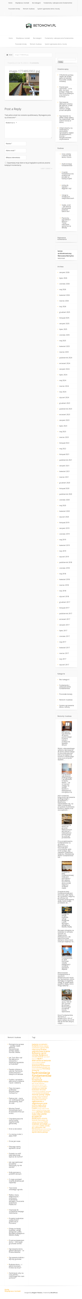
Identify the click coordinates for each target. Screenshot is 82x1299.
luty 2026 (62, 306)
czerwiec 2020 (64, 500)
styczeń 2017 (64, 665)
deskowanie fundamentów (41, 1066)
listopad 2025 (64, 318)
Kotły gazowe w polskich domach (15, 1173)
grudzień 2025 (64, 312)
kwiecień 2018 (64, 579)
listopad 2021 (64, 454)
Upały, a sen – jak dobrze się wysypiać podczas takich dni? (66, 208)
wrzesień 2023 (64, 414)
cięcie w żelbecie (36, 1062)
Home (10, 55)
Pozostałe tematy (65, 694)
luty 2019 (62, 551)
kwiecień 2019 (64, 545)
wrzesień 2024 (64, 363)
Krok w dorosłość (15, 1129)
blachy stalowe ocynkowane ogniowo (40, 1047)
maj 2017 (62, 642)
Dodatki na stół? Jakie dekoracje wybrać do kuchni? (16, 1155)
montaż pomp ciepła (41, 1094)
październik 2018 (65, 562)
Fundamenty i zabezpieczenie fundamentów (65, 686)
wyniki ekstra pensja (40, 1132)
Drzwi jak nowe (14, 1141)
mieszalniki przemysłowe (38, 1091)
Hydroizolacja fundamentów (67, 165)
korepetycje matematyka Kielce (40, 1080)
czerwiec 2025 (64, 335)
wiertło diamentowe (44, 1130)
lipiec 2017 (63, 630)
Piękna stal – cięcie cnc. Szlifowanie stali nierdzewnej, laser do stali (16, 1100)
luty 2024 (62, 392)
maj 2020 (62, 505)
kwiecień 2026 (64, 295)
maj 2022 (62, 449)
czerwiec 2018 (64, 568)
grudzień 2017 (64, 602)
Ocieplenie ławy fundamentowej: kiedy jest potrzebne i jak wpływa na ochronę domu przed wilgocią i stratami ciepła (68, 880)
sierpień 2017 (64, 625)
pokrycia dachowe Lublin (39, 1107)
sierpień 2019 (64, 528)
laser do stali (35, 1083)
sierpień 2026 (64, 272)
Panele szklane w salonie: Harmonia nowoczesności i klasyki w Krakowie (16, 1071)
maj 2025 (62, 341)
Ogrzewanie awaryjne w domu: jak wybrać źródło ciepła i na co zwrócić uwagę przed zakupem (66, 106)
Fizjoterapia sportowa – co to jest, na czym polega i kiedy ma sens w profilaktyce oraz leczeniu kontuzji (66, 92)
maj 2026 (62, 289)
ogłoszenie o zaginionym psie (39, 1102)
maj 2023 (62, 431)
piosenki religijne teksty (39, 1105)
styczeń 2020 (64, 517)
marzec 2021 (64, 477)
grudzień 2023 (64, 403)
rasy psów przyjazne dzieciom (39, 1115)
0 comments (34, 63)
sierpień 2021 (64, 466)
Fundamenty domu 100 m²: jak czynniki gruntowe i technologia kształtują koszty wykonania (67, 1006)
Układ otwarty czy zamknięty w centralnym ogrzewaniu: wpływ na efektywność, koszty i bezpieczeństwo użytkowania (66, 133)
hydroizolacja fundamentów (41, 1074)
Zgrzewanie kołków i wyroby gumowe (16, 1258)
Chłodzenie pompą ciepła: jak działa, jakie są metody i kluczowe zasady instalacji (66, 78)
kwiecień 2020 (64, 511)
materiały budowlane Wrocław (39, 1089)
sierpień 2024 (64, 369)
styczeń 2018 (64, 596)
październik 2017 (65, 613)
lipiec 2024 (63, 375)
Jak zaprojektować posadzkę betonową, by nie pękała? (16, 1164)
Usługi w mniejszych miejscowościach (68, 196)
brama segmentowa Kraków (41, 1050)
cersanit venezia (37, 1057)
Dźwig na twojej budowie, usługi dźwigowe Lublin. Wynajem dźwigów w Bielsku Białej (67, 920)
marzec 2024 (64, 386)
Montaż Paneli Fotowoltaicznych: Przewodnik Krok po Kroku (16, 1110)
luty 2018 (62, 591)
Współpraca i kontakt (13, 1291)
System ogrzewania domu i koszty (66, 706)
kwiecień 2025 (64, 346)
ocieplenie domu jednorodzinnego (40, 1098)
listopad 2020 (64, 488)
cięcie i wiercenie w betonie (41, 1059)
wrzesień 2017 (64, 619)
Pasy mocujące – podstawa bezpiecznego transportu (15, 1090)
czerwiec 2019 (64, 534)
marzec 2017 (64, 653)
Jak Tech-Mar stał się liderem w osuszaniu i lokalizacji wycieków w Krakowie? (16, 1061)
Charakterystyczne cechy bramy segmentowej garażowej (16, 1121)
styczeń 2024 (64, 397)
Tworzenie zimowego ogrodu (16, 1189)
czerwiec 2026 (64, 284)
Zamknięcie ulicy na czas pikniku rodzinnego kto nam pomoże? (16, 1275)
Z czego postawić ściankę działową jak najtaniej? (16, 1181)
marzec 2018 (64, 585)
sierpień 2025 (64, 323)
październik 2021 (65, 460)
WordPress (54, 1293)
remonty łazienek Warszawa (39, 1119)
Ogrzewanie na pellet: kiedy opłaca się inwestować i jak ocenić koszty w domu (66, 119)
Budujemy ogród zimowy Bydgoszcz (40, 1054)
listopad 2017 (64, 608)
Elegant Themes (37, 1293)
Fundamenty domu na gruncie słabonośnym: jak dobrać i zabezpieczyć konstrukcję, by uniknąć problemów (67, 831)
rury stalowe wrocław (40, 1122)
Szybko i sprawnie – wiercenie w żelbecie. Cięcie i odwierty (16, 1081)
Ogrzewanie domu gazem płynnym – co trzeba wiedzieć (16, 1250)
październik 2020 (65, 494)
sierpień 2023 (64, 420)
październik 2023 (65, 409)
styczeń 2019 (64, 557)
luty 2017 (62, 659)
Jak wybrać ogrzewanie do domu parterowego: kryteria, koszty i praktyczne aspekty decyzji (67, 738)
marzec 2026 (64, 301)
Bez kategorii (64, 679)
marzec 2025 (64, 352)
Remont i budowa (65, 700)
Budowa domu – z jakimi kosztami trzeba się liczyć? (15, 1266)
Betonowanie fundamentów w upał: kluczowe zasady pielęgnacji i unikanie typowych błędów (67, 962)
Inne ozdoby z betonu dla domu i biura (66, 155)
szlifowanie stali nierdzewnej (38, 1128)
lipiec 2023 (63, 426)
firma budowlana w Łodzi (39, 1067)
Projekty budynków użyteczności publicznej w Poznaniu (16, 1220)
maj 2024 (62, 380)
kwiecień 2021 (64, 471)
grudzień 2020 (64, 483)
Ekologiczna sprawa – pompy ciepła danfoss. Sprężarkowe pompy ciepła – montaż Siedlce (16, 1048)
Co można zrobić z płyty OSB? (16, 1135)
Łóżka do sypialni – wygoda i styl (66, 187)
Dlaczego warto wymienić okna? (15, 1147)
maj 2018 (62, 574)
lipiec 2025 (63, 329)
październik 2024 (65, 358)
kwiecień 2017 (64, 648)
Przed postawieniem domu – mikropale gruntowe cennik (16, 1242)
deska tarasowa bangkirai (38, 1063)
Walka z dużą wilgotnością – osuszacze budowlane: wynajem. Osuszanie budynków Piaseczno (16, 1200)
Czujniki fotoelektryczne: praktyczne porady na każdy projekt (68, 175)
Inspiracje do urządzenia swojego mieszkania (16, 1211)
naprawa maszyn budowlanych (40, 1096)
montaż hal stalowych (42, 1093)
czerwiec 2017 (64, 636)
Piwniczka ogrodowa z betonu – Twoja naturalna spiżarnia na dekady (66, 223)
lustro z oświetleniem (39, 1087)
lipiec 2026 (63, 278)
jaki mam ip (36, 1078)
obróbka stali (36, 1098)
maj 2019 (62, 539)
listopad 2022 (64, 443)
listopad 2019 (64, 522)
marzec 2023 (64, 437)
